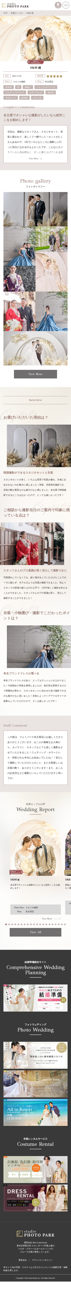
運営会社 (22, 1260)
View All (35, 932)
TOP (5, 13)
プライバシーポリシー (42, 1260)
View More (33, 158)
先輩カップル (17, 13)
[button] (6, 924)
